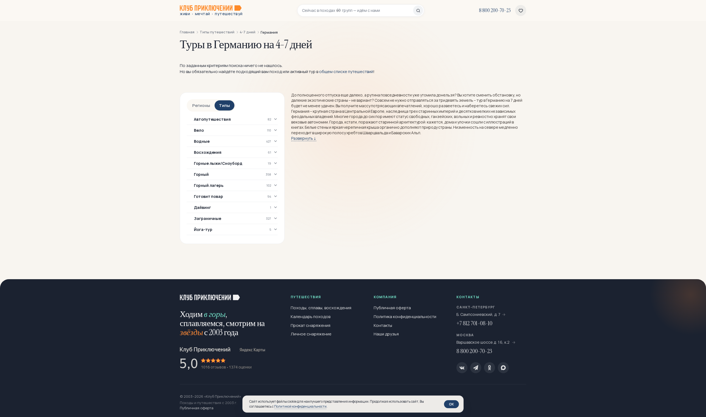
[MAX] (503, 367)
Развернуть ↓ (303, 138)
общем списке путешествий (346, 71)
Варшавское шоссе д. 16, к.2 (483, 342)
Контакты (383, 325)
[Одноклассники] (489, 367)
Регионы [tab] (201, 105)
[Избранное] (520, 10)
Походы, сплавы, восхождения (321, 308)
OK (451, 404)
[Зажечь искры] (693, 292)
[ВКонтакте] (461, 367)
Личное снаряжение (311, 334)
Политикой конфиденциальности (300, 406)
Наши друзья (386, 334)
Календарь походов (310, 316)
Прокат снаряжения (310, 325)
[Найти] (418, 10)
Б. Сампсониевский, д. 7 (478, 314)
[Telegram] (475, 367)
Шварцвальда (375, 132)
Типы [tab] (224, 105)
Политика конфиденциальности (405, 316)
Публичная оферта (392, 308)
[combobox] (357, 10)
